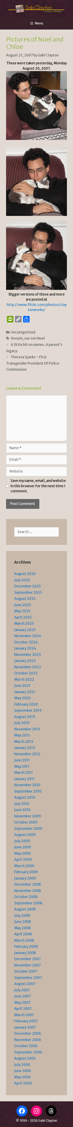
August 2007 (24, 984)
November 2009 (27, 816)
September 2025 (28, 592)
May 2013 (22, 735)
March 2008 (24, 940)
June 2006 (22, 1071)
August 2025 (24, 598)
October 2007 (25, 971)
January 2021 (24, 692)
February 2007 (26, 1021)
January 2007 (25, 1027)
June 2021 (22, 685)
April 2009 (23, 859)
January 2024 (25, 648)
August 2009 (25, 834)
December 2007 (27, 959)
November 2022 (27, 667)
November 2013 (27, 729)
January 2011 (24, 779)
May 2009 (22, 853)
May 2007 (22, 1002)
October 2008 (26, 897)
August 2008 (25, 909)
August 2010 (24, 797)
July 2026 (22, 580)
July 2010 (21, 804)
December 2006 (27, 1033)
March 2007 (24, 1015)
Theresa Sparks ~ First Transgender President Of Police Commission (32, 363)
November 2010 (27, 785)
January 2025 (25, 630)
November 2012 (27, 754)
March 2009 (24, 866)
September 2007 (28, 977)
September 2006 (28, 1052)
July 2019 (21, 723)
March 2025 (24, 623)
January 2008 (25, 953)
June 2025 (22, 605)
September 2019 (28, 710)
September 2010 (28, 791)
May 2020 (22, 698)
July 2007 (22, 990)
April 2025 (23, 617)
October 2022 (26, 673)
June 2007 (22, 996)
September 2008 (28, 903)
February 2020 (26, 704)
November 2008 (27, 890)
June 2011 (22, 760)
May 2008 (22, 928)
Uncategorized (23, 332)
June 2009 (22, 847)
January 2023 (25, 661)
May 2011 (21, 766)
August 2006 (25, 1058)
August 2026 (25, 574)
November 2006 (27, 1040)
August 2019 (24, 717)
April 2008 (23, 934)
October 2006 (26, 1046)
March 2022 (24, 679)
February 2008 (26, 946)
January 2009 (25, 878)
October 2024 (26, 642)
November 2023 (27, 654)
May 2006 (22, 1077)
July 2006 (22, 1064)
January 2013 (24, 747)
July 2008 (22, 915)
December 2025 (27, 586)
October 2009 (26, 822)
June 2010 (22, 810)
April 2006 (23, 1083)
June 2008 (22, 921)
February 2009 (26, 872)
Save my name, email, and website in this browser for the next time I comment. (38, 485)
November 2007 (27, 965)
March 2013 (23, 741)
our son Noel (34, 338)
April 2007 (23, 1008)
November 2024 (27, 636)
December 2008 (27, 884)
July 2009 (22, 841)
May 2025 (22, 611)
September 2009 (28, 828)
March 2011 (23, 772)
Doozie (17, 338)
